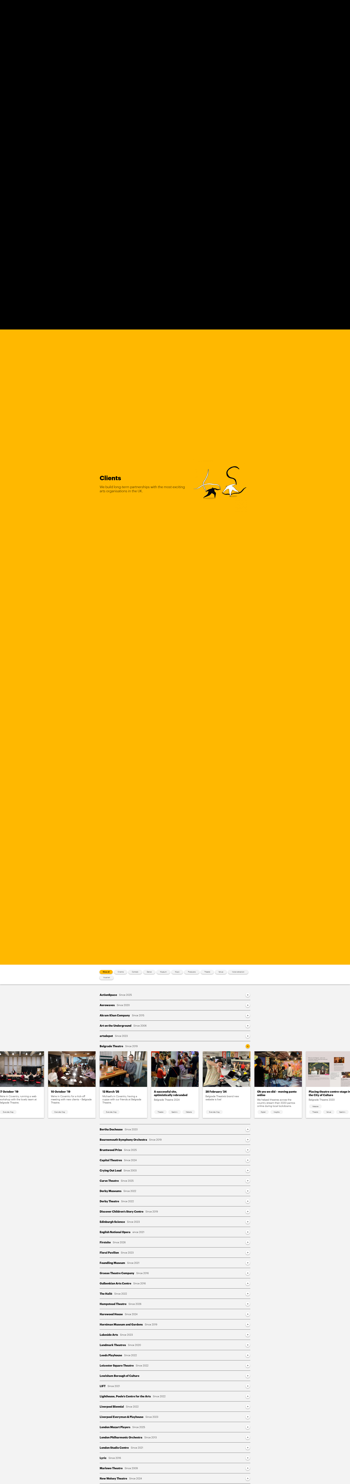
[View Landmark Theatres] (248, 1015)
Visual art (106, 648)
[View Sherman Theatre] (248, 1252)
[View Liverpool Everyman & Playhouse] (248, 1087)
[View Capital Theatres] (248, 831)
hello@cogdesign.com (235, 1451)
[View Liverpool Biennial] (248, 1077)
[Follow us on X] (227, 1461)
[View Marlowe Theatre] (248, 1139)
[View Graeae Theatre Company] (248, 944)
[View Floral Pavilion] (248, 923)
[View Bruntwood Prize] (248, 820)
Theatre (207, 642)
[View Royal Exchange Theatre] (248, 1221)
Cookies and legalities (235, 1473)
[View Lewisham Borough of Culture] (248, 1046)
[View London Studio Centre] (248, 1118)
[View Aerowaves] (248, 676)
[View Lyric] (248, 1128)
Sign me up (110, 1462)
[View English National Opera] (248, 902)
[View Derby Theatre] (248, 872)
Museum (163, 642)
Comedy (135, 642)
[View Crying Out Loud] (248, 841)
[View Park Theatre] (248, 1200)
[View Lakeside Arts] (248, 1005)
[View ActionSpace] (248, 665)
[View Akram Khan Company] (248, 686)
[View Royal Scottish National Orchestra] (248, 1231)
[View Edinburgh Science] (248, 892)
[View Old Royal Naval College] (248, 1169)
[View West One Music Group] (248, 1344)
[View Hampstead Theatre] (248, 974)
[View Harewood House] (248, 985)
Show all (106, 642)
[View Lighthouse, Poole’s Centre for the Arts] (248, 1067)
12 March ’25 (110, 762)
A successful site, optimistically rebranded (170, 763)
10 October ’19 (60, 762)
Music (177, 642)
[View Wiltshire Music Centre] (248, 1303)
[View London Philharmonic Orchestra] (248, 1108)
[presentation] (100, 738)
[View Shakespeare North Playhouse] (248, 1241)
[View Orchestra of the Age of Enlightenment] (248, 1190)
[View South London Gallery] (248, 1293)
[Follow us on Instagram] (235, 1461)
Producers (192, 642)
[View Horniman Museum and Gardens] (248, 995)
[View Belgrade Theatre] (248, 717)
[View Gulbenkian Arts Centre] (248, 954)
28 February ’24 (216, 762)
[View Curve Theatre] (248, 851)
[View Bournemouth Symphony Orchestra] (248, 810)
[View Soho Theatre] (248, 1282)
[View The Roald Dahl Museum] (248, 1210)
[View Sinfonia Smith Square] (248, 1262)
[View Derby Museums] (248, 861)
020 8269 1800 (113, 1409)
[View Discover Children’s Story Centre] (248, 882)
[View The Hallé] (248, 964)
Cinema (121, 642)
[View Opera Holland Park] (248, 1180)
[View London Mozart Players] (248, 1098)
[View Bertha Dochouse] (248, 800)
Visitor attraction (238, 642)
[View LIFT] (248, 1056)
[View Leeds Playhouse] (248, 1026)
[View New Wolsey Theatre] (248, 1149)
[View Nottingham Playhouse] (248, 1159)
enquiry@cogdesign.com (120, 1404)
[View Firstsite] (248, 913)
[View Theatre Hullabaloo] (248, 1323)
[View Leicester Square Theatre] (248, 1036)
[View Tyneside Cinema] (248, 1334)
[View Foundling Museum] (248, 933)
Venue (220, 642)
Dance (149, 642)
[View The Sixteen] (248, 1272)
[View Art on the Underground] (248, 696)
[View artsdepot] (248, 706)
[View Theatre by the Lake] (248, 1313)
